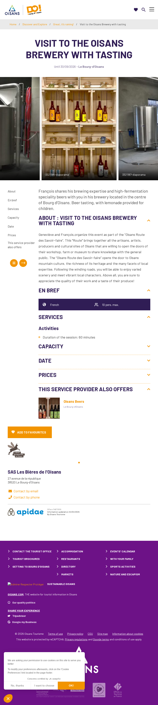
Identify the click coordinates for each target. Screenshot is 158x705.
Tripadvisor (19, 615)
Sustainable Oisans (61, 584)
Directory (68, 566)
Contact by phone (26, 497)
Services (13, 209)
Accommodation (72, 551)
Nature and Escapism (125, 574)
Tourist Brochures (26, 558)
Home (13, 24)
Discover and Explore (35, 24)
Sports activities (122, 566)
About (12, 191)
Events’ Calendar (122, 551)
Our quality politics (23, 602)
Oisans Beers (74, 401)
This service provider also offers (21, 245)
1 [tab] (79, 462)
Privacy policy (75, 633)
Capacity (13, 217)
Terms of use (55, 633)
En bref (12, 200)
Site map (102, 633)
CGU (90, 633)
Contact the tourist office (32, 551)
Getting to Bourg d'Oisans (31, 566)
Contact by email (25, 491)
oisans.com (16, 594)
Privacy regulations (76, 639)
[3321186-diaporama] (79, 128)
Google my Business (24, 622)
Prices (12, 235)
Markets (67, 574)
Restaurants (70, 558)
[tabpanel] (16, 449)
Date (11, 226)
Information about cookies (127, 633)
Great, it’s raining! (63, 24)
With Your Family (121, 558)
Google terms (101, 639)
